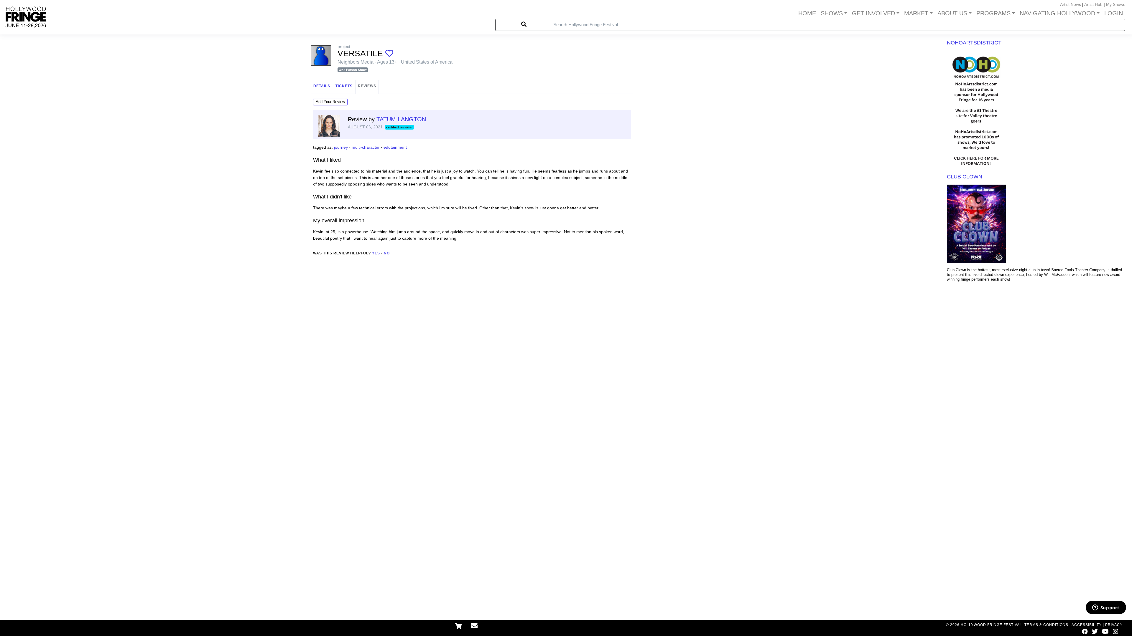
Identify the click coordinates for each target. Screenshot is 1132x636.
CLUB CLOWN (964, 177)
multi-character (366, 147)
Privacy (1114, 625)
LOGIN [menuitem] (1113, 13)
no (387, 253)
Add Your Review (330, 102)
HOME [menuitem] (807, 13)
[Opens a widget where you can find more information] (1105, 608)
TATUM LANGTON (401, 119)
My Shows (1115, 4)
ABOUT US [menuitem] (952, 13)
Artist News (1070, 4)
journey (341, 147)
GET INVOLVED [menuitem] (873, 13)
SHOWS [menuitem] (832, 13)
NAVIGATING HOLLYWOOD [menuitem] (1057, 13)
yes (376, 253)
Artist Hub (1093, 4)
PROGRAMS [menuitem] (993, 13)
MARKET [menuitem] (916, 13)
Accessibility (1087, 625)
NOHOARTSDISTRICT (974, 43)
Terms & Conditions (1046, 625)
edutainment (395, 147)
